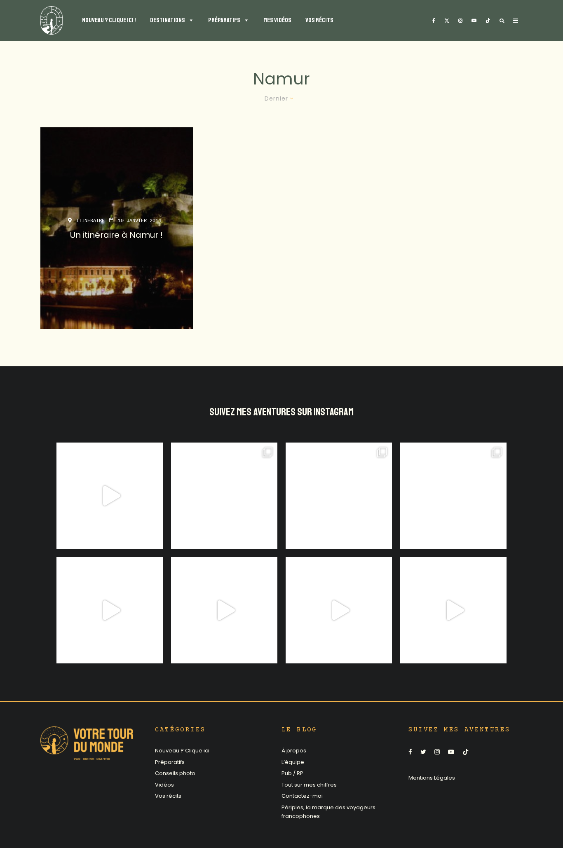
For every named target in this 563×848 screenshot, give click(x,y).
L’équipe (293, 762)
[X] (447, 20)
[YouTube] (474, 20)
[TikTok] (488, 20)
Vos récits (168, 796)
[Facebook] (434, 20)
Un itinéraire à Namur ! (116, 234)
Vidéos (164, 785)
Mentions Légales (431, 778)
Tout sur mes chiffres (309, 785)
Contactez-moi (302, 796)
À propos (294, 750)
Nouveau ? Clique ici (182, 750)
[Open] (109, 496)
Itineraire (90, 221)
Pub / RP (292, 773)
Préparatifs (170, 762)
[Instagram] (460, 20)
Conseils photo (175, 773)
